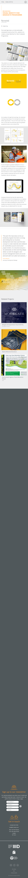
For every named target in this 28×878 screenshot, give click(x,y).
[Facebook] (14, 866)
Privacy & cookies (14, 872)
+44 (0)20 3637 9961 (14, 825)
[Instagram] (11, 866)
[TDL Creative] (7, 2)
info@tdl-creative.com (14, 827)
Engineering (5, 26)
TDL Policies (14, 869)
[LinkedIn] (18, 866)
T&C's (14, 870)
